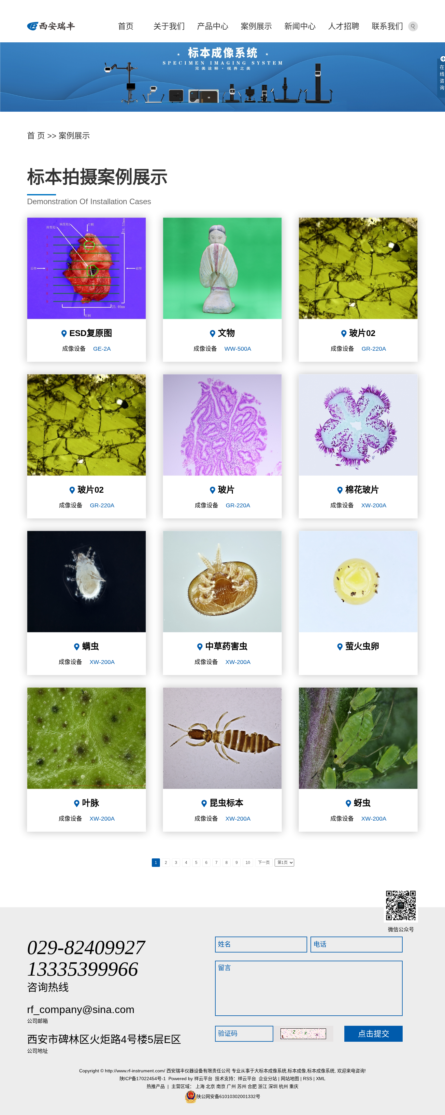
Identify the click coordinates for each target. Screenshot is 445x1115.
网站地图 (290, 1078)
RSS (307, 1078)
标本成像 (297, 1070)
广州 (231, 1086)
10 (248, 862)
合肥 (252, 1086)
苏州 (241, 1086)
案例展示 (256, 26)
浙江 (262, 1086)
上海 (200, 1086)
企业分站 (268, 1078)
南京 (220, 1086)
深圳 (273, 1086)
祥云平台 (203, 1078)
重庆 (293, 1086)
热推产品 (156, 1086)
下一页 (264, 862)
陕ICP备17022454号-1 (143, 1078)
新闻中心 (300, 26)
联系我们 (387, 26)
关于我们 (169, 26)
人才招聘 (343, 26)
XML (320, 1078)
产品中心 (212, 26)
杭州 (283, 1086)
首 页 (36, 135)
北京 (210, 1086)
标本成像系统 (321, 1070)
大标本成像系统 (270, 1070)
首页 (126, 26)
